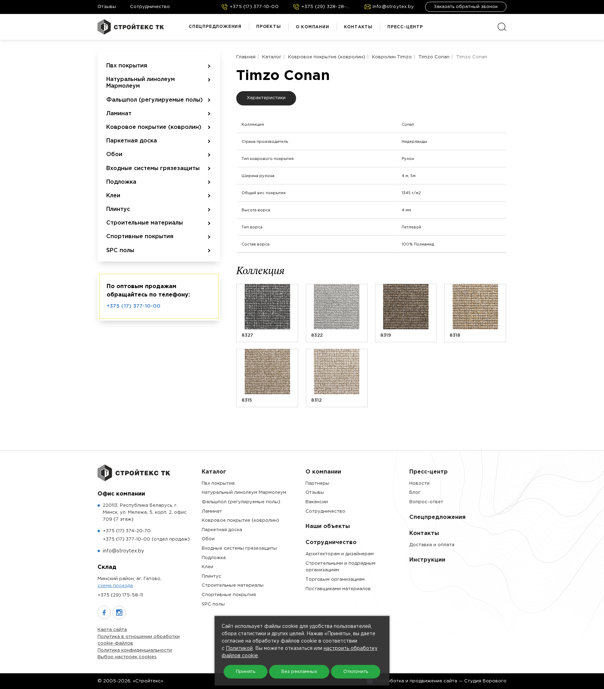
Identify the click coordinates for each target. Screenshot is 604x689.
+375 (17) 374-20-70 (127, 531)
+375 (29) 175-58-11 (120, 595)
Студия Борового (485, 681)
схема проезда (115, 586)
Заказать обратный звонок (466, 7)
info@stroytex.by (123, 551)
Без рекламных (299, 672)
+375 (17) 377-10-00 (133, 306)
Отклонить (355, 672)
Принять (245, 672)
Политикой (239, 648)
